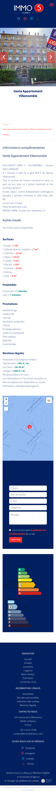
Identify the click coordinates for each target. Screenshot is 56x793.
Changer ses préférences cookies (23, 781)
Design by (49, 781)
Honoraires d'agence (29, 777)
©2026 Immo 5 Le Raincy (18, 773)
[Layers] (49, 400)
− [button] (6, 403)
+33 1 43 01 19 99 (28, 730)
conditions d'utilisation (47, 787)
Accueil (5, 124)
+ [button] (6, 399)
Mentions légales (41, 773)
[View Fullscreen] (6, 409)
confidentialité (33, 787)
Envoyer (15, 540)
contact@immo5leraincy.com (28, 734)
